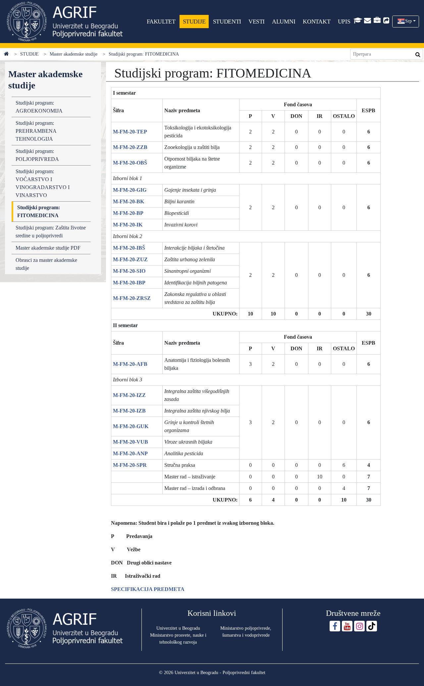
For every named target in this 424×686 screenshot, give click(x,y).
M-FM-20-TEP (130, 131)
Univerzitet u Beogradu (178, 628)
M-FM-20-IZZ (129, 395)
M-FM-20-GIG (129, 190)
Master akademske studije (73, 54)
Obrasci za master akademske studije (46, 264)
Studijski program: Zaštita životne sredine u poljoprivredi (51, 231)
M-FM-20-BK (128, 201)
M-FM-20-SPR (130, 465)
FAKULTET (161, 21)
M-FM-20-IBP (129, 282)
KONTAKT (316, 21)
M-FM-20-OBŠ (130, 163)
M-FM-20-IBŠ (129, 248)
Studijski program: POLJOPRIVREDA (37, 155)
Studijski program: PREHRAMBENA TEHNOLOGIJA (36, 131)
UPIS (344, 21)
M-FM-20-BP (128, 213)
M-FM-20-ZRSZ (132, 298)
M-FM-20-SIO (129, 271)
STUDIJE (194, 21)
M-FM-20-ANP (130, 453)
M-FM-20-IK (127, 224)
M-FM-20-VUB (130, 442)
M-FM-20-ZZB (130, 147)
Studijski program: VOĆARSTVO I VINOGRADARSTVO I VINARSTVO (43, 183)
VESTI (256, 21)
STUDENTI (227, 21)
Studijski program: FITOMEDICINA (38, 211)
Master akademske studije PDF (48, 248)
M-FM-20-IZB (129, 411)
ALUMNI (283, 21)
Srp (408, 21)
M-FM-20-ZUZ (130, 259)
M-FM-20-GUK (130, 426)
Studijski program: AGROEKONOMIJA (39, 107)
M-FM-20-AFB (130, 364)
